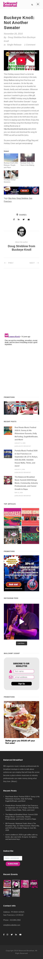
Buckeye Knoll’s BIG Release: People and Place (11, 165)
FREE (13, 98)
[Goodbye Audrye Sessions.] (11, 174)
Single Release (14, 44)
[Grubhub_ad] (21, 723)
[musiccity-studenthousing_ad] (21, 408)
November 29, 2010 (13, 34)
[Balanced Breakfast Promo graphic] (21, 573)
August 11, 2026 (20, 443)
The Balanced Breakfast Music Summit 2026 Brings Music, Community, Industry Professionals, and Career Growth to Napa (26, 483)
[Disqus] (21, 302)
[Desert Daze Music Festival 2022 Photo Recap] (12, 535)
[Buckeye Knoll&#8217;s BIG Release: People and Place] (11, 157)
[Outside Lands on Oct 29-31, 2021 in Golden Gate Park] (30, 517)
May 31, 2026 (19, 492)
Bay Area (12, 198)
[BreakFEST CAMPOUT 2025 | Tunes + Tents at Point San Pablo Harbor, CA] (12, 517)
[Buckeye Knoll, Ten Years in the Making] (27, 157)
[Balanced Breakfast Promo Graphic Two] (21, 190)
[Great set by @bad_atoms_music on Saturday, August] (21, 622)
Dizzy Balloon (9, 80)
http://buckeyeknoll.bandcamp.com (17, 129)
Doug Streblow (22, 198)
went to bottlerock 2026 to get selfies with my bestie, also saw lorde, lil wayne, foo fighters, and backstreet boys (21, 837)
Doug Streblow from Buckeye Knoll (21, 247)
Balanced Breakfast (23, 446)
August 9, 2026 (20, 469)
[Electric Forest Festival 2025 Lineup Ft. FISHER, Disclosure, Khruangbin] (30, 535)
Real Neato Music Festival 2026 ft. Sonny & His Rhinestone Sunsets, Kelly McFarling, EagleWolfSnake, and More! (26, 433)
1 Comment (29, 44)
